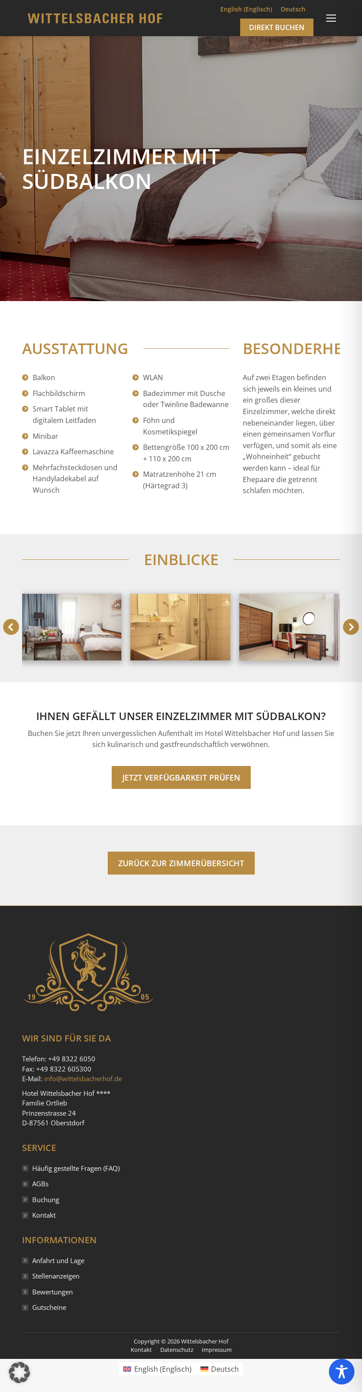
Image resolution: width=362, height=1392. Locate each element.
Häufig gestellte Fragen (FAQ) (76, 1168)
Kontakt (44, 1215)
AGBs (40, 1183)
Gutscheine (49, 1307)
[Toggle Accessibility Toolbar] (341, 1371)
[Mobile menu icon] (331, 18)
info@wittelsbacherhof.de (83, 1078)
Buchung (45, 1199)
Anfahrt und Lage (58, 1260)
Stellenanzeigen (55, 1275)
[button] (11, 627)
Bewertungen (52, 1291)
